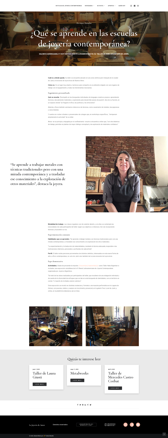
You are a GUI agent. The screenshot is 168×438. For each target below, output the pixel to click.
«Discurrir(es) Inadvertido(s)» (88, 266)
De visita (100, 5)
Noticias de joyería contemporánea (69, 5)
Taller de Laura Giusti (44, 375)
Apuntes (111, 5)
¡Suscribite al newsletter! (86, 425)
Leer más (39, 384)
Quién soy (122, 5)
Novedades (88, 5)
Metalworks (79, 373)
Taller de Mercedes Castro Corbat (120, 377)
